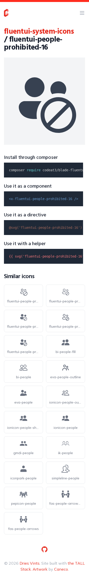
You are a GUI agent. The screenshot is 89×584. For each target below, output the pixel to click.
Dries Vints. (30, 563)
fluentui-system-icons (39, 32)
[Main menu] (82, 13)
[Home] (6, 13)
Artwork (40, 569)
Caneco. (61, 569)
